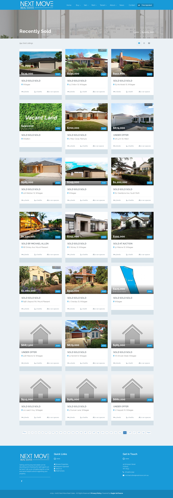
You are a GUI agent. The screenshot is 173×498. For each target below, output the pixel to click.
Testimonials (59, 471)
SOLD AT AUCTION (122, 243)
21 (107, 432)
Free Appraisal (147, 5)
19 (98, 432)
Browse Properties (61, 464)
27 (134, 432)
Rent (93, 5)
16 (85, 432)
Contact (132, 5)
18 (94, 432)
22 (111, 432)
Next (148, 432)
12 (69, 432)
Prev (24, 432)
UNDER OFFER (121, 135)
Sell (85, 5)
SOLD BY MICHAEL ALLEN (35, 243)
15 (81, 432)
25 (125, 432)
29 (143, 432)
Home (69, 5)
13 (73, 432)
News (122, 5)
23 (116, 432)
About (112, 5)
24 (120, 432)
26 (130, 432)
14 (77, 432)
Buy (77, 5)
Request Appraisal (62, 466)
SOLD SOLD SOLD (31, 80)
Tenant (102, 5)
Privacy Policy (96, 493)
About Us (58, 469)
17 (90, 432)
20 (103, 432)
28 (139, 432)
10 (61, 432)
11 (65, 432)
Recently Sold (148, 32)
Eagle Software (117, 493)
